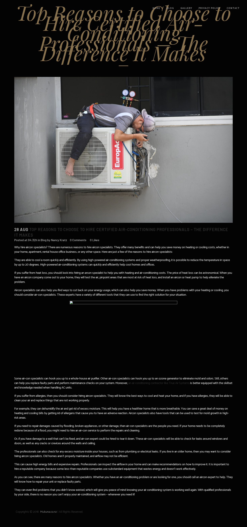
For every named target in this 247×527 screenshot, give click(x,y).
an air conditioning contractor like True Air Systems (159, 383)
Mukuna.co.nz (48, 511)
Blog (44, 240)
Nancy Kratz (59, 240)
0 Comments (78, 240)
